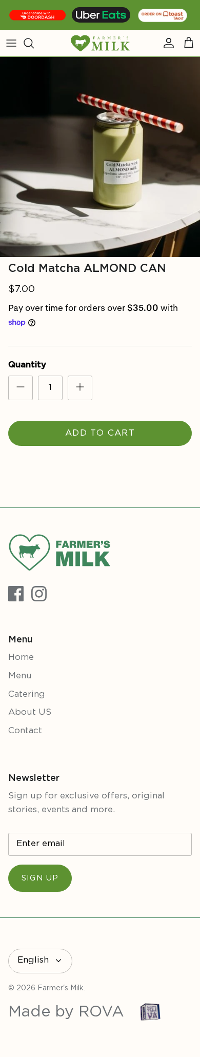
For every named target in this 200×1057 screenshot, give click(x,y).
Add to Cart (100, 433)
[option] (100, 157)
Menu (20, 676)
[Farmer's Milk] (100, 43)
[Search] (34, 43)
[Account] (166, 43)
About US (29, 712)
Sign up (40, 878)
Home (21, 657)
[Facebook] (16, 593)
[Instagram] (39, 593)
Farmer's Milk (60, 988)
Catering (26, 694)
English (33, 960)
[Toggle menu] (11, 43)
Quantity (27, 365)
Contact (25, 731)
